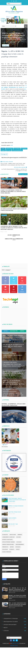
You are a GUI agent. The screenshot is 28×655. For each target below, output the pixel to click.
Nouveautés (14, 331)
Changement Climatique (8, 537)
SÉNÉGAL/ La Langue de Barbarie (15, 506)
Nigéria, (21, 41)
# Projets (9, 150)
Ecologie (19, 542)
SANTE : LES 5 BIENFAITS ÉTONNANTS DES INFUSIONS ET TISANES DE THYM (13, 373)
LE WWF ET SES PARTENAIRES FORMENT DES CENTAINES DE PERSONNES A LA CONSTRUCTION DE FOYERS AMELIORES (13, 191)
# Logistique (24, 148)
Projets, (3, 42)
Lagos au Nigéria (12, 518)
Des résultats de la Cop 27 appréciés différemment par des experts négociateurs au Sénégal (17, 589)
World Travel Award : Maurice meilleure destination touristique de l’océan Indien (17, 500)
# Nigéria (3, 150)
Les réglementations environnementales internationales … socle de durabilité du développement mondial (13, 393)
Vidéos (22, 331)
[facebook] (11, 1)
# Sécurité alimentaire (17, 150)
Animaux (20, 534)
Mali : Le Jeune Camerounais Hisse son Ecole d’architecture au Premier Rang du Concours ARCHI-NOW (17, 604)
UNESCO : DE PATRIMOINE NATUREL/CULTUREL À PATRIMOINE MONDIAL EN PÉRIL (14, 382)
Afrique (3, 197)
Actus (6, 331)
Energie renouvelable (8, 544)
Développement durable (7, 179)
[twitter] (16, 1)
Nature (12, 547)
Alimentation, (6, 41)
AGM (11, 145)
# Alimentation (9, 148)
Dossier (18, 537)
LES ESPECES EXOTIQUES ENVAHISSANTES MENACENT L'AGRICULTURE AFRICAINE (14, 209)
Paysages (18, 547)
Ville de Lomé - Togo (13, 524)
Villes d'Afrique (6, 551)
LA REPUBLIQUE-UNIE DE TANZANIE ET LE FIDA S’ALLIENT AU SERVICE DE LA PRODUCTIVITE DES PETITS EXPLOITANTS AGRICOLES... (14, 228)
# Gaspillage (17, 148)
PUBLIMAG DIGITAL (14, 645)
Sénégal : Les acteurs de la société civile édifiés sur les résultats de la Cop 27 (17, 597)
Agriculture (13, 534)
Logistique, (17, 41)
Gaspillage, (12, 41)
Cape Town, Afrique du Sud (14, 512)
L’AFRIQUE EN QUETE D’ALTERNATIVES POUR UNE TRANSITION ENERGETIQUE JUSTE (14, 364)
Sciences (11, 549)
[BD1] (25, 89)
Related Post (5, 174)
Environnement (20, 544)
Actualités (4, 215)
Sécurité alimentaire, (10, 42)
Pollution (5, 549)
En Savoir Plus (23, 174)
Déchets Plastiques (7, 539)
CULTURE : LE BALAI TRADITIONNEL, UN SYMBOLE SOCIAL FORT (12, 355)
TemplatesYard (15, 643)
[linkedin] (14, 1)
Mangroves (5, 547)
